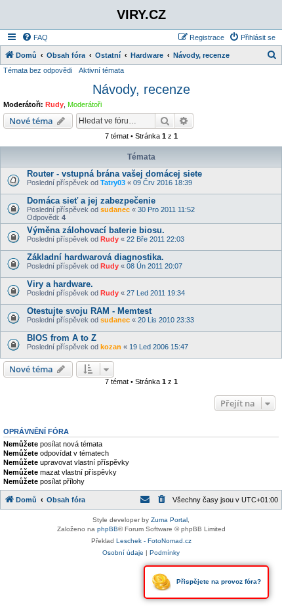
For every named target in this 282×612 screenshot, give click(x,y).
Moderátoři (85, 104)
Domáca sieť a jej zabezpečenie (91, 201)
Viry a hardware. (60, 284)
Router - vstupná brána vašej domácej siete (114, 174)
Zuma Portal (169, 519)
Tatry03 (112, 182)
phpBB (107, 529)
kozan (110, 347)
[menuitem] (35, 37)
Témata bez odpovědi (37, 70)
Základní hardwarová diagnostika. (95, 257)
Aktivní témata (101, 70)
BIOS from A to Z (61, 338)
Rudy (54, 104)
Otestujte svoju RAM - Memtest (89, 311)
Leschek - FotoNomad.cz (153, 540)
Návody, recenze (141, 89)
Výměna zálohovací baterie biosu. (96, 230)
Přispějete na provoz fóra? (217, 581)
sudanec (115, 209)
